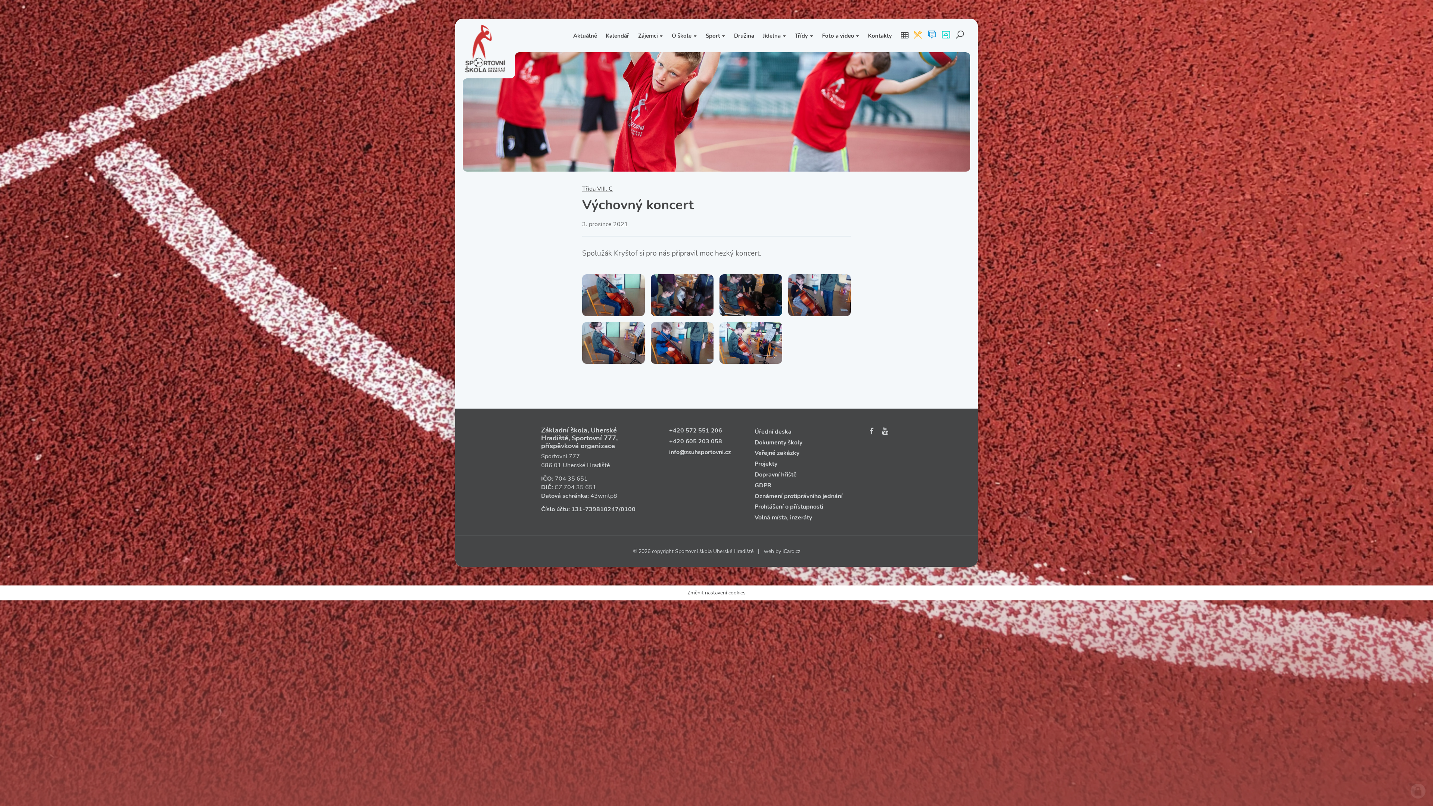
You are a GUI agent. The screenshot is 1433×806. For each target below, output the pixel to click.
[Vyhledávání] (960, 35)
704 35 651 (571, 479)
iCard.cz (791, 551)
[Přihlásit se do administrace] (1418, 791)
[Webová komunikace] (932, 35)
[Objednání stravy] (918, 35)
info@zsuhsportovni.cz (700, 452)
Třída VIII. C (597, 189)
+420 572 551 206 (695, 431)
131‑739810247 (595, 509)
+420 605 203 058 (695, 441)
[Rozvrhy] (904, 35)
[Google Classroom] (946, 35)
